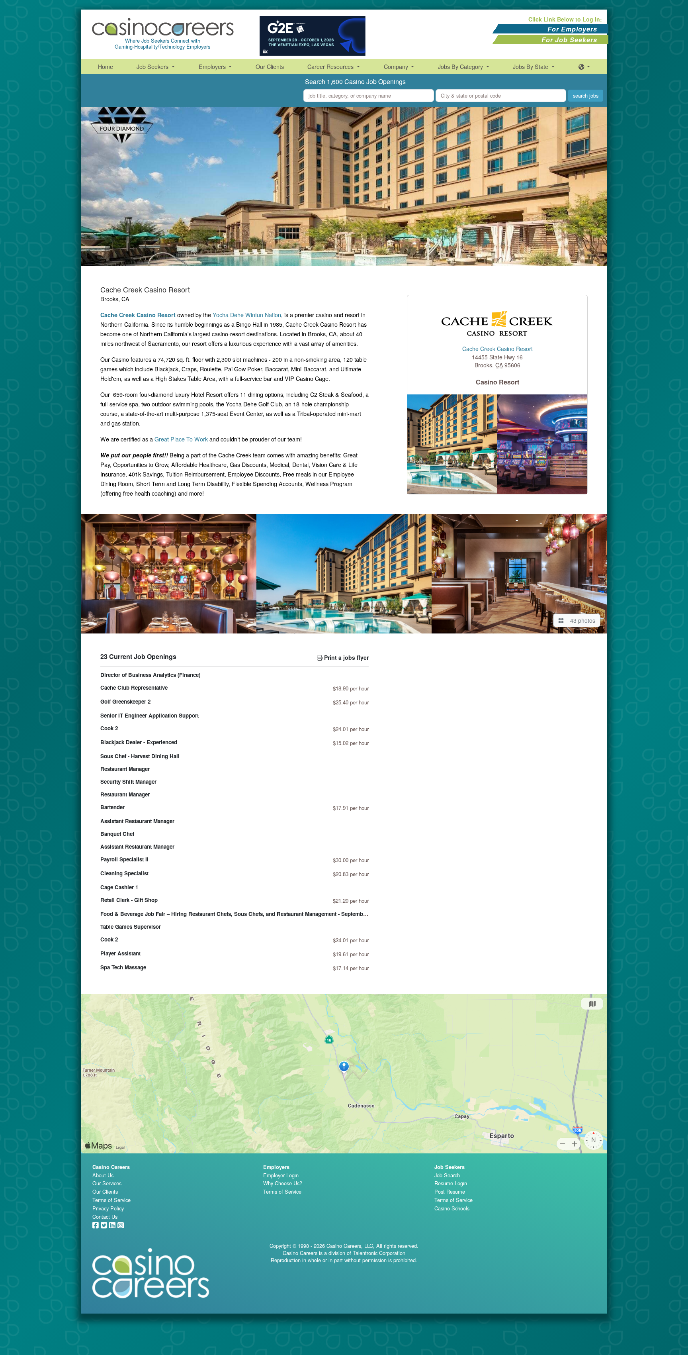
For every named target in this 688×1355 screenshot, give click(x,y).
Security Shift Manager (128, 781)
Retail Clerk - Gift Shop (129, 900)
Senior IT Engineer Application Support (149, 715)
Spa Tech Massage (123, 967)
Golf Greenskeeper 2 (125, 701)
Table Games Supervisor (130, 926)
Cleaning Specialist (124, 873)
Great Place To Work (181, 439)
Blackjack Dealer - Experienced (138, 742)
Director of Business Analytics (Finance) (150, 674)
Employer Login (281, 1175)
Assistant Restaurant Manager (137, 821)
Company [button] (397, 66)
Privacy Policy (108, 1208)
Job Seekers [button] (153, 66)
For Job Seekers (569, 39)
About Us (102, 1175)
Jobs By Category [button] (461, 66)
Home (105, 66)
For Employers (572, 28)
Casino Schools (451, 1208)
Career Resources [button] (331, 66)
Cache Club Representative (134, 687)
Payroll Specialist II (124, 859)
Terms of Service (111, 1200)
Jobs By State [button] (531, 66)
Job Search (447, 1175)
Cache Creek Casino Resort (497, 349)
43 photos (581, 620)
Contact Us (104, 1216)
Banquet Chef (117, 833)
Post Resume (449, 1191)
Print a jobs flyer (345, 657)
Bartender (112, 807)
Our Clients (270, 66)
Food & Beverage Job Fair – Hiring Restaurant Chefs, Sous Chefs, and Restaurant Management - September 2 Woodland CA (254, 914)
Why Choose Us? (282, 1183)
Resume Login (450, 1183)
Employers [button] (213, 66)
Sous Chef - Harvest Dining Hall (140, 756)
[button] (584, 66)
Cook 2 (109, 728)
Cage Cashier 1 (119, 887)
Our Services (106, 1183)
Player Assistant (120, 953)
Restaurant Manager (125, 769)
